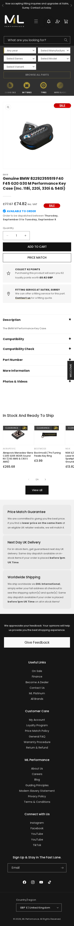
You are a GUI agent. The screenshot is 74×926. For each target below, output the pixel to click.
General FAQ (37, 736)
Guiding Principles (37, 785)
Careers (37, 774)
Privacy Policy (37, 796)
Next (71, 88)
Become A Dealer (37, 682)
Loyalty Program (37, 725)
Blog (37, 779)
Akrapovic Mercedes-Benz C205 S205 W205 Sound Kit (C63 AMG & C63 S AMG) (18, 457)
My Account (37, 720)
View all (37, 490)
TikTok (37, 845)
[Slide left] (28, 479)
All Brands (37, 699)
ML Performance (30, 918)
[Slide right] (45, 479)
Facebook (37, 828)
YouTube (37, 834)
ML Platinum (37, 693)
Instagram (37, 823)
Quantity (8, 228)
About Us (37, 768)
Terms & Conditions (37, 802)
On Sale (37, 671)
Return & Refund (37, 747)
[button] (36, 21)
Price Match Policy (37, 731)
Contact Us (37, 688)
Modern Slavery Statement (37, 791)
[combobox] (37, 40)
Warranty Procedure (37, 742)
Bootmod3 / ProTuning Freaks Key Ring (47, 454)
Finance (37, 676)
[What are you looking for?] (66, 40)
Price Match (37, 258)
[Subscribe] (62, 867)
